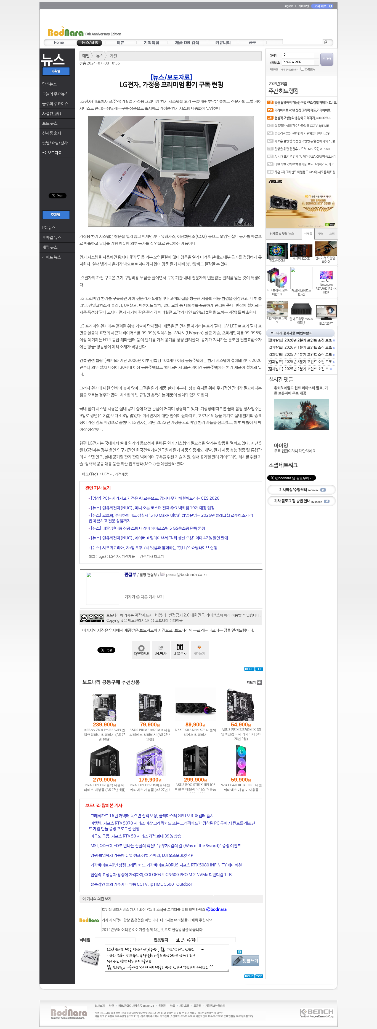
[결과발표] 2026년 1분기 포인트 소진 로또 (300, 348)
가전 (113, 56)
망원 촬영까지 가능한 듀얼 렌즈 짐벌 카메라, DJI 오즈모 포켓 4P (141, 855)
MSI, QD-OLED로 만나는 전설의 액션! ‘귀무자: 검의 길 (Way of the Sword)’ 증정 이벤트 (165, 846)
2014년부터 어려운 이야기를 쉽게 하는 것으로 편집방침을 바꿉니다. (153, 930)
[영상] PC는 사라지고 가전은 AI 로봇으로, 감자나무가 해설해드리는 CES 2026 (154, 498)
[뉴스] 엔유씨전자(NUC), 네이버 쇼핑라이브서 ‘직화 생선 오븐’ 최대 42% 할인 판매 (159, 538)
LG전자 (107, 474)
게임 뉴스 (49, 247)
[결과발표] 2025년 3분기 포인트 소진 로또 (300, 362)
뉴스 (99, 56)
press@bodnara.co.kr (186, 574)
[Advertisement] (220, 25)
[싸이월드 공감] (141, 650)
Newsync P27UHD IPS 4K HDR (326, 288)
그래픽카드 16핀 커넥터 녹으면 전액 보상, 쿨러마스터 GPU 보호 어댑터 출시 (152, 815)
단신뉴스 (49, 84)
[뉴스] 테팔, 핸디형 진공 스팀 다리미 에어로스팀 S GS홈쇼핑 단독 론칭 (147, 528)
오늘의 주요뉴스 (55, 94)
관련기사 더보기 (152, 557)
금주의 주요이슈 (55, 103)
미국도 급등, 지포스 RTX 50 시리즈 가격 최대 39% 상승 (135, 836)
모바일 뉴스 (51, 237)
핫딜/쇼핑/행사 (55, 143)
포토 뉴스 (49, 123)
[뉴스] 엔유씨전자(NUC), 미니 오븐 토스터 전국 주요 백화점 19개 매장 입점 (152, 508)
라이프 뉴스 (51, 257)
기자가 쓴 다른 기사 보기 (144, 597)
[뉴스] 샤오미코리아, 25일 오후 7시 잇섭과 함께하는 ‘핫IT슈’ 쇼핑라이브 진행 (153, 547)
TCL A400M (277, 260)
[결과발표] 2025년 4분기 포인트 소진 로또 (300, 355)
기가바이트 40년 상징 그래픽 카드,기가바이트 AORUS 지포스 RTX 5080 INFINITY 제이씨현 (166, 865)
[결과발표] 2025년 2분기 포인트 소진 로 (299, 369)
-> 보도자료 (52, 152)
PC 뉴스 (48, 227)
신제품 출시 (51, 133)
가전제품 (121, 474)
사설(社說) (52, 113)
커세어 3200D (301, 258)
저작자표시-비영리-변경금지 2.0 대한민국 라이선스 (177, 615)
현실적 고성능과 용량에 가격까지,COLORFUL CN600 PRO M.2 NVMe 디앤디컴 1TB (161, 874)
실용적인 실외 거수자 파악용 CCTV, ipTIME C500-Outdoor (141, 884)
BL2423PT (326, 323)
